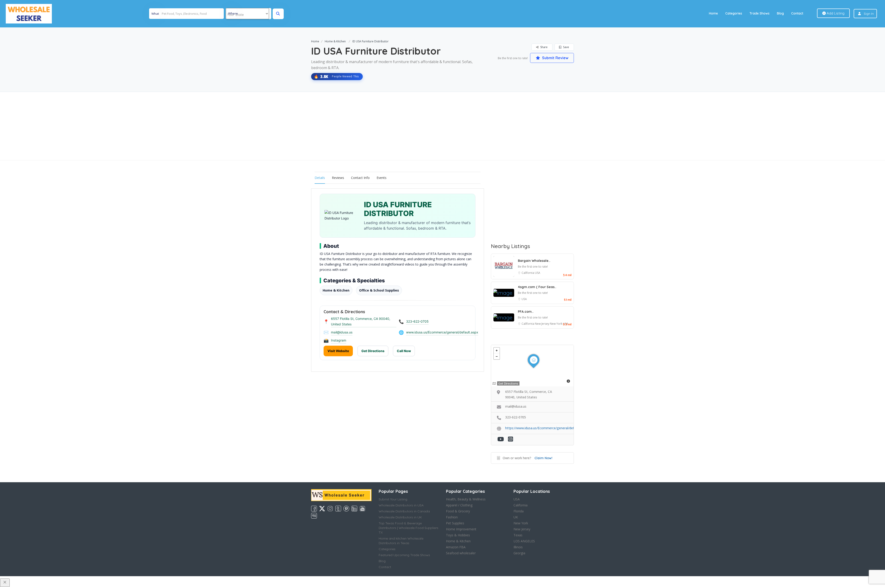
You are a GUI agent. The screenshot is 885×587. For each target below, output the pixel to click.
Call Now (404, 351)
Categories (733, 13)
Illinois (518, 547)
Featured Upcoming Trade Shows (404, 555)
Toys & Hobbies (458, 535)
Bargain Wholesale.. (534, 261)
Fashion (452, 517)
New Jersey (542, 324)
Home (713, 13)
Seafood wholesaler (461, 553)
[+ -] (532, 365)
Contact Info (360, 177)
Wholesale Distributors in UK (400, 517)
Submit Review (554, 57)
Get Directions (372, 351)
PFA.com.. (526, 312)
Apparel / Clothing (459, 505)
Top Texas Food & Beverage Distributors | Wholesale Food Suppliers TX (408, 527)
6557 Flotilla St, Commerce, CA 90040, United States (360, 321)
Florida (518, 511)
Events (381, 177)
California (528, 273)
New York (556, 324)
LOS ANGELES (524, 541)
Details (320, 177)
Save (565, 47)
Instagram (338, 340)
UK (515, 517)
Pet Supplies (455, 523)
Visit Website (338, 351)
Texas (517, 535)
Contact (797, 13)
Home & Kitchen (335, 41)
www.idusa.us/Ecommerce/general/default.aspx (442, 332)
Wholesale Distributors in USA (401, 505)
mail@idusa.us (341, 332)
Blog (780, 13)
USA (537, 273)
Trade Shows (759, 13)
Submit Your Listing (393, 499)
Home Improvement (461, 529)
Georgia (519, 553)
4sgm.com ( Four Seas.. (537, 287)
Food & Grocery (458, 511)
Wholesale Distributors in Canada (404, 511)
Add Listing (835, 13)
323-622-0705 (417, 321)
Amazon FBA (456, 547)
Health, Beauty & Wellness (466, 499)
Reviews (338, 177)
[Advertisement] (442, 126)
